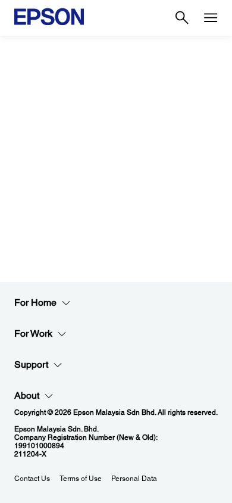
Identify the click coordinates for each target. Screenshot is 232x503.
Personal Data (134, 478)
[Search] (182, 17)
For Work (33, 333)
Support (31, 364)
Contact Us (32, 478)
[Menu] (210, 17)
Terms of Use (80, 478)
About (26, 395)
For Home (35, 302)
